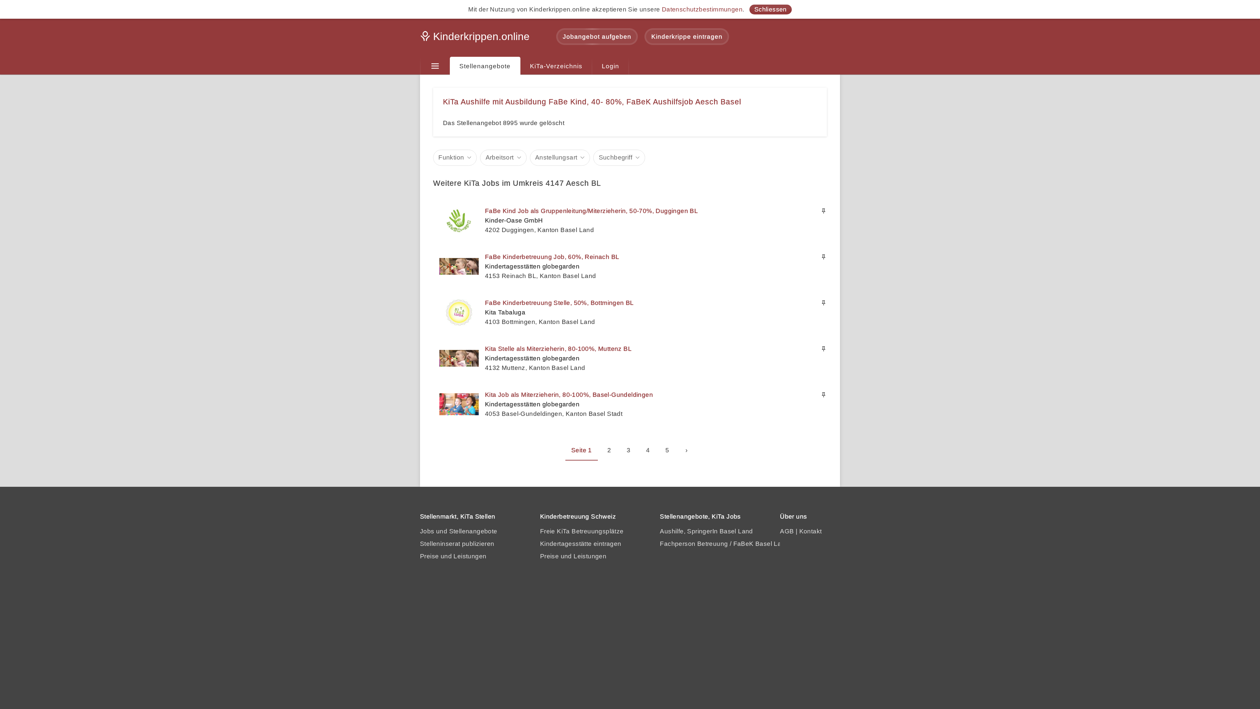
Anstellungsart (556, 157)
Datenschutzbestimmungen (702, 9)
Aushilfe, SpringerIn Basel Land (706, 531)
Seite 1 (581, 450)
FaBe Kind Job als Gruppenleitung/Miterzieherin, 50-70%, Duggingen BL (591, 210)
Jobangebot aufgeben (597, 36)
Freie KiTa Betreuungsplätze (582, 531)
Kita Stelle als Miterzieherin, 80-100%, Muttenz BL (558, 348)
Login (610, 66)
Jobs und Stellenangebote (458, 531)
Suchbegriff (615, 157)
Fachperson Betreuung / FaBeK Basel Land (724, 543)
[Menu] (435, 66)
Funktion (451, 157)
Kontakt (810, 531)
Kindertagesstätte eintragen (580, 543)
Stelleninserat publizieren (457, 543)
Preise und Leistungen (453, 556)
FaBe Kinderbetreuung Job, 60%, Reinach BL (552, 256)
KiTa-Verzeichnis (556, 66)
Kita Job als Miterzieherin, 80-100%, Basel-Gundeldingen (569, 394)
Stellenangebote (485, 66)
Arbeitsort (500, 157)
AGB (787, 531)
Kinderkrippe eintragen (687, 36)
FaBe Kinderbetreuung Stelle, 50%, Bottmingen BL (559, 302)
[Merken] (823, 211)
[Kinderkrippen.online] (476, 38)
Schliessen (770, 9)
